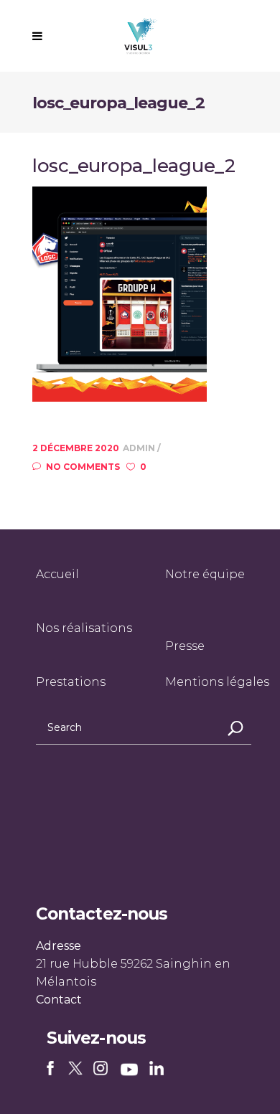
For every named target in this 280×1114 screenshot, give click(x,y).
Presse (185, 646)
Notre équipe (205, 574)
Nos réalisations (84, 628)
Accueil (57, 574)
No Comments (83, 466)
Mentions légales (217, 682)
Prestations (71, 682)
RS (52, 1069)
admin (140, 448)
